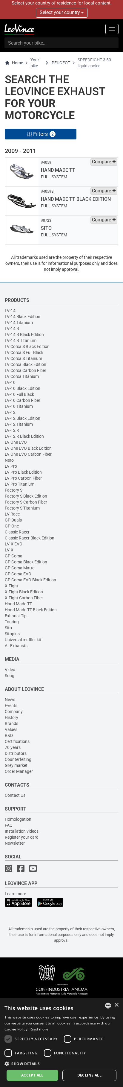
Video (10, 669)
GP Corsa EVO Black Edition (30, 579)
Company (14, 711)
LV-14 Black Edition (22, 316)
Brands (11, 723)
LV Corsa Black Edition (25, 364)
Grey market (16, 765)
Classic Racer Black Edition (29, 538)
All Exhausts (16, 645)
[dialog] (61, 1042)
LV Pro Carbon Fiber (23, 478)
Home (17, 62)
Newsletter (15, 843)
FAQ (9, 825)
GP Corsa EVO (18, 573)
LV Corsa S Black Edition (27, 346)
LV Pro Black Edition (23, 472)
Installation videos (22, 831)
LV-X (9, 550)
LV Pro (11, 466)
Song (9, 675)
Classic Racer (17, 532)
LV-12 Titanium (19, 424)
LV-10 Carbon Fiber (22, 400)
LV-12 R (12, 430)
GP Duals (13, 520)
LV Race (12, 514)
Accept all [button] (32, 1075)
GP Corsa (13, 556)
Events (11, 705)
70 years (13, 747)
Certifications (17, 741)
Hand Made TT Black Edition (31, 609)
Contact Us (15, 795)
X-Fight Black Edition (24, 591)
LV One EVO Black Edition (28, 448)
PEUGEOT (61, 62)
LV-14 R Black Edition (24, 334)
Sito (8, 627)
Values (11, 729)
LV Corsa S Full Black (24, 352)
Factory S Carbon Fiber (26, 502)
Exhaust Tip (16, 615)
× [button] (116, 1005)
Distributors (16, 753)
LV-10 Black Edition (22, 388)
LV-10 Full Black (19, 394)
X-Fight (11, 585)
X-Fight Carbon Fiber (24, 597)
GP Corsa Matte (19, 567)
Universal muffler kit (23, 639)
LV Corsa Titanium (22, 376)
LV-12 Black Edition (22, 418)
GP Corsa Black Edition (26, 562)
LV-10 (10, 382)
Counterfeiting (18, 759)
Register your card (22, 837)
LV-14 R (12, 328)
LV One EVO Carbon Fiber (28, 454)
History (11, 717)
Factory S (13, 490)
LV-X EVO (13, 544)
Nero (9, 460)
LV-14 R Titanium (20, 340)
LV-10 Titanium (19, 406)
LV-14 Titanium (19, 322)
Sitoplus (12, 633)
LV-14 (10, 310)
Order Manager (19, 771)
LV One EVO (16, 442)
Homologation (18, 819)
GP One (12, 526)
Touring (12, 621)
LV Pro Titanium (19, 484)
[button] (61, 1063)
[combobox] (108, 1006)
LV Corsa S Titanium (23, 358)
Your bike (34, 62)
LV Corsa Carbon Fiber (25, 370)
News (10, 699)
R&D (9, 735)
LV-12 (10, 412)
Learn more (15, 893)
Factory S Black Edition (26, 496)
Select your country (60, 12)
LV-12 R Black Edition (24, 436)
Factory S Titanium (22, 508)
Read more (39, 1029)
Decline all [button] (89, 1075)
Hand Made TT (18, 603)
